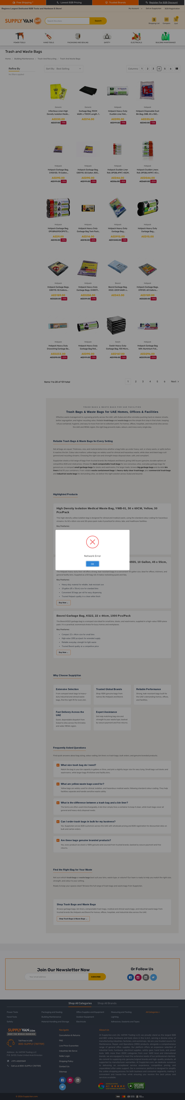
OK (92, 563)
